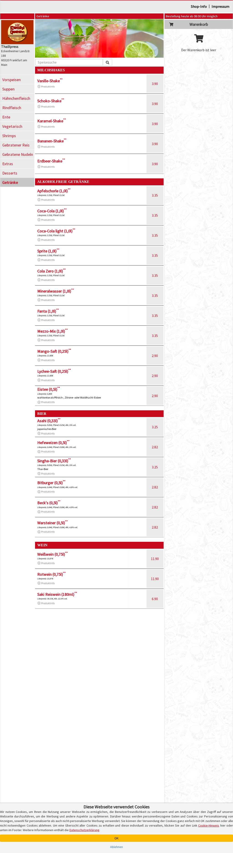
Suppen (8, 89)
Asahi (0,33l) (49, 420)
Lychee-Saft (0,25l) (54, 371)
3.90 (155, 83)
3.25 (155, 427)
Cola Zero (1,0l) (51, 271)
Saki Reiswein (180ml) (57, 594)
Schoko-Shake (50, 100)
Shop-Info (199, 6)
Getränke (10, 182)
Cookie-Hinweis (208, 825)
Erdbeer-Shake (51, 161)
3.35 (155, 195)
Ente (6, 117)
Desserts (9, 173)
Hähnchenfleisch (16, 98)
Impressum (220, 6)
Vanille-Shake (50, 80)
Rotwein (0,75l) (51, 574)
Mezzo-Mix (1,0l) (52, 331)
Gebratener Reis (16, 145)
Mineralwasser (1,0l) (55, 291)
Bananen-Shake (51, 141)
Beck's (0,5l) (49, 502)
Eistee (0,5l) (48, 389)
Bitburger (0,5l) (51, 482)
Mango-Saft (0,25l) (54, 351)
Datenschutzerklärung (84, 830)
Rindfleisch (11, 107)
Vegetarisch (12, 126)
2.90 (155, 355)
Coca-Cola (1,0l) (52, 210)
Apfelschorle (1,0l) (54, 190)
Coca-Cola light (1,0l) (56, 231)
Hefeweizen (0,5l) (53, 442)
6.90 (155, 598)
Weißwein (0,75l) (52, 554)
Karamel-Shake (51, 120)
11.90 (155, 558)
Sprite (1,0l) (48, 251)
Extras (7, 163)
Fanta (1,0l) (48, 311)
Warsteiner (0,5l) (52, 522)
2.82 (155, 447)
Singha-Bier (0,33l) (54, 460)
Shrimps (9, 135)
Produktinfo (48, 86)
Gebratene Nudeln (17, 154)
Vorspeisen (11, 79)
